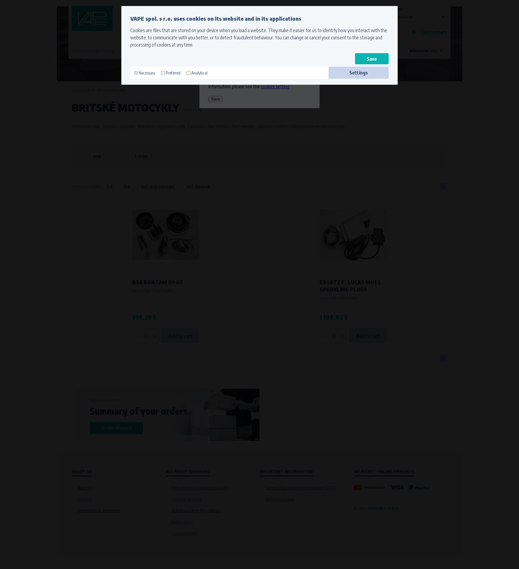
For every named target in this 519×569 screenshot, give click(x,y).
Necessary (147, 72)
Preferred (173, 72)
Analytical (199, 72)
